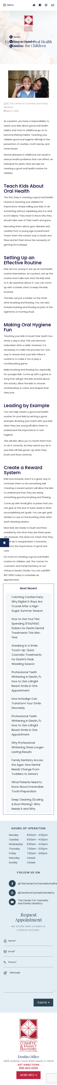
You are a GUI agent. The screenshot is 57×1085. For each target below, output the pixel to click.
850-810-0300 (28, 1068)
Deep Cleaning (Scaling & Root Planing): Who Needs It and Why (27, 804)
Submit (42, 1002)
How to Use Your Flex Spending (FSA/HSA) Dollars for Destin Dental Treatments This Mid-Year (28, 628)
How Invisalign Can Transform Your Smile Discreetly (26, 703)
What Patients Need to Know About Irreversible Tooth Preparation (27, 786)
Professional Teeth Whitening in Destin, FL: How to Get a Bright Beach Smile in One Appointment (27, 681)
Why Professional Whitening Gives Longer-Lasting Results (28, 747)
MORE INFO (27, 1075)
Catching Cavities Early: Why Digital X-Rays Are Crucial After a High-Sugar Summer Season (27, 604)
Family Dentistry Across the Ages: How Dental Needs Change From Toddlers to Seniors (27, 767)
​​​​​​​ (24, 41)
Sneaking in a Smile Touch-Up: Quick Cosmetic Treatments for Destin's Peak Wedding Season (26, 655)
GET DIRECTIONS (29, 1065)
